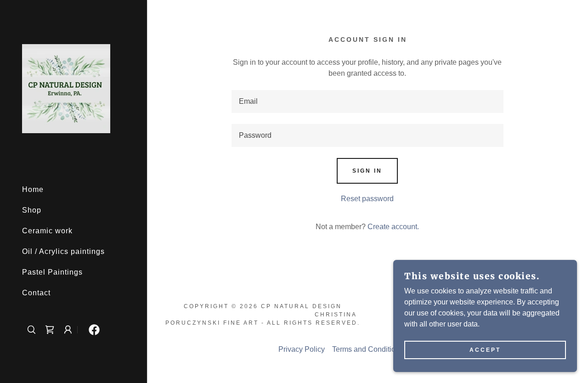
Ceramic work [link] (47, 231)
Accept (485, 350)
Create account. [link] (393, 227)
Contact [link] (36, 293)
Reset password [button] (367, 199)
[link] (66, 88)
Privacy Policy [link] (301, 349)
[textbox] (367, 101)
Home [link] (33, 189)
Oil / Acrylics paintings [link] (63, 251)
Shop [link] (31, 210)
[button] (68, 330)
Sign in (367, 171)
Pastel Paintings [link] (52, 272)
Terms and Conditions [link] (367, 349)
